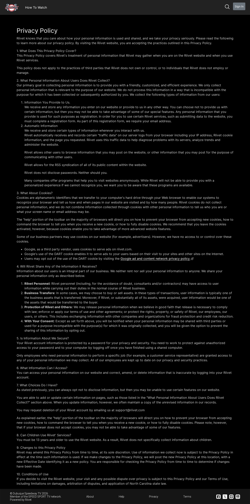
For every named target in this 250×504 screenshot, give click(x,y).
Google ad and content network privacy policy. (155, 258)
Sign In (239, 6)
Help (121, 496)
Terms (187, 496)
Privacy (153, 496)
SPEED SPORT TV (39, 496)
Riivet (28, 499)
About (90, 496)
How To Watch (36, 7)
